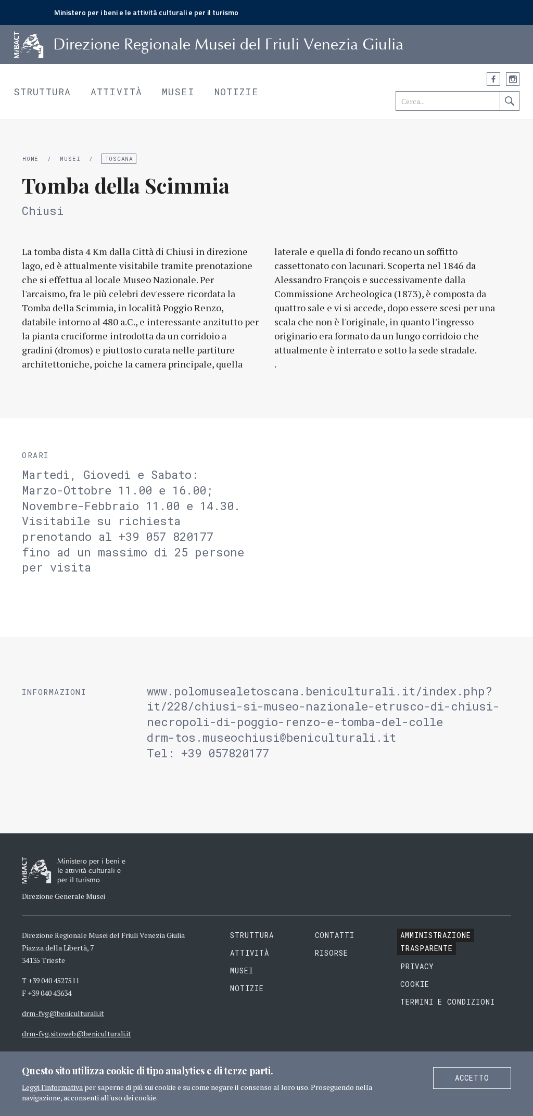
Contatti (334, 935)
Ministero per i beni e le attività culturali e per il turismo (146, 12)
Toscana (119, 158)
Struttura (42, 91)
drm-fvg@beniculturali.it (63, 1013)
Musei (178, 91)
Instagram (512, 79)
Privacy (417, 966)
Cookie (414, 984)
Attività (116, 91)
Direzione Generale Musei (63, 896)
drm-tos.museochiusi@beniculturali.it (271, 737)
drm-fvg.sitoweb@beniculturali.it (76, 1033)
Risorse (331, 953)
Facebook (493, 79)
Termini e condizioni (448, 1002)
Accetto (472, 1078)
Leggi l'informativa (52, 1087)
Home (30, 158)
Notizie (236, 91)
